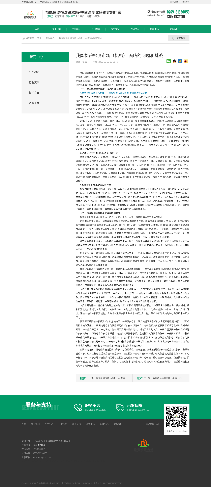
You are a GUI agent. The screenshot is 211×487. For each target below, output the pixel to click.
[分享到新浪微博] (186, 61)
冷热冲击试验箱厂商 (96, 461)
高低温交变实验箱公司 (56, 461)
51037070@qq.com (42, 457)
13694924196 (176, 16)
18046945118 (39, 449)
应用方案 (95, 29)
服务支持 (115, 29)
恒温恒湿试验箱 (88, 321)
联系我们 (174, 29)
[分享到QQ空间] (180, 61)
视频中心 (134, 29)
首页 (37, 29)
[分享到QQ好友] (174, 61)
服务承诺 (174, 2)
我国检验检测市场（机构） (93, 72)
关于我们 (56, 29)
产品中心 (49, 424)
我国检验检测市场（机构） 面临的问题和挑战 (80, 38)
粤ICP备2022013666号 (112, 483)
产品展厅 (76, 29)
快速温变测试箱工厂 (76, 461)
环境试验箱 (85, 269)
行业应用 (63, 424)
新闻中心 (154, 29)
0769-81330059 (40, 453)
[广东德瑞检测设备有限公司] (30, 14)
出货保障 (185, 2)
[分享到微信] (169, 61)
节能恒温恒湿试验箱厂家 (33, 461)
